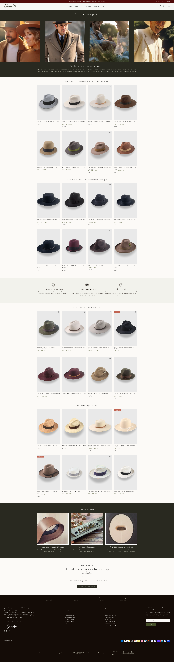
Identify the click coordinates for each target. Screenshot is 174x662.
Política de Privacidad (160, 643)
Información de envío (109, 613)
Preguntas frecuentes (109, 617)
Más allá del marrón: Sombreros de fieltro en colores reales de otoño (87, 81)
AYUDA (103, 6)
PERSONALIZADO (79, 6)
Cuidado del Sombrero (110, 621)
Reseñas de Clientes (69, 613)
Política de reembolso (151, 643)
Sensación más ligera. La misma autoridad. (87, 307)
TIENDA (71, 6)
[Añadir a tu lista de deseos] (58, 86)
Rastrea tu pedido (108, 619)
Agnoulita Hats (9, 640)
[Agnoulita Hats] (10, 6)
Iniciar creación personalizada (87, 586)
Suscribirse (151, 624)
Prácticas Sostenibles (69, 615)
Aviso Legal (168, 643)
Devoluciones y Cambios (110, 615)
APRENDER (88, 6)
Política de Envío (143, 643)
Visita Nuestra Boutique (70, 621)
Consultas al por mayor (70, 617)
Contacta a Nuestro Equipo (111, 625)
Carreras (66, 623)
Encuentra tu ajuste (109, 611)
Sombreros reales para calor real (87, 405)
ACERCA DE (96, 6)
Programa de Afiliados (69, 619)
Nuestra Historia (68, 611)
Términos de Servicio (135, 643)
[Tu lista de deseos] (167, 6)
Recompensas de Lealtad (110, 623)
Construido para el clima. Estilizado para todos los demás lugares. (87, 180)
